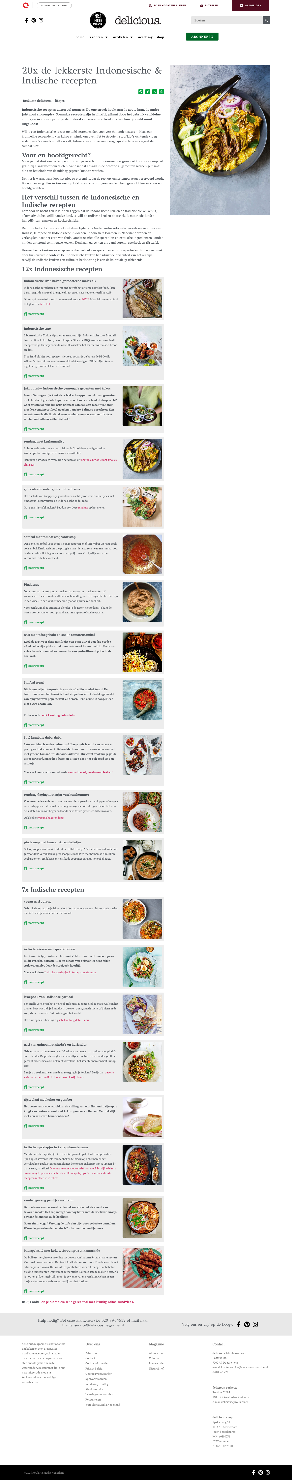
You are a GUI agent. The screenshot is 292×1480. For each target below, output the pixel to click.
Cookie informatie (96, 1363)
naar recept (36, 314)
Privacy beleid (93, 1368)
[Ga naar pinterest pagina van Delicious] (32, 20)
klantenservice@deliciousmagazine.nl (93, 1325)
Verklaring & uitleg (96, 1384)
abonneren (202, 36)
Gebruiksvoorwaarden (98, 1373)
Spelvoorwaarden (96, 1379)
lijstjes (60, 100)
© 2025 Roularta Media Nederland (43, 1472)
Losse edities (157, 1363)
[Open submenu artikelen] (131, 37)
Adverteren (92, 1353)
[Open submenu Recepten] (106, 37)
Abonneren (156, 1353)
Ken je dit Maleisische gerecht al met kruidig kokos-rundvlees (86, 1302)
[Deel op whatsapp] (161, 91)
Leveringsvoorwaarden (99, 1394)
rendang (83, 507)
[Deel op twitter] (154, 91)
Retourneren (93, 1399)
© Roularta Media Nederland (102, 1404)
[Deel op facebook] (147, 91)
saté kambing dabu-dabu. (74, 1020)
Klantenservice (94, 1389)
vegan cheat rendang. (51, 817)
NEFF (85, 299)
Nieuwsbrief (156, 1368)
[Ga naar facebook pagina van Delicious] (25, 20)
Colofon (154, 1358)
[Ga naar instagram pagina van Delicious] (39, 20)
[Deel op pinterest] (140, 91)
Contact (90, 1358)
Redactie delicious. (37, 100)
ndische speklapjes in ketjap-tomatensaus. (70, 972)
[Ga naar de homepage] (98, 20)
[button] (250, 5)
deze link (45, 304)
